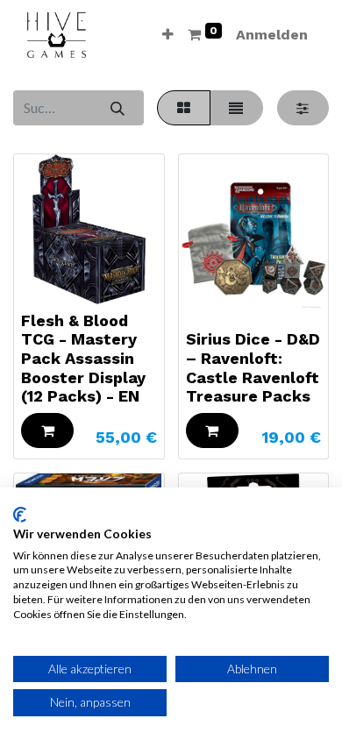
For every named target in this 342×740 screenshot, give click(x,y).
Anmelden (272, 34)
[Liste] (236, 107)
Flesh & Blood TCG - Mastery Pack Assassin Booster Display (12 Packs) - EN (83, 358)
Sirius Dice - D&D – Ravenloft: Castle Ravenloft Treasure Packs (253, 367)
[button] (168, 35)
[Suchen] (117, 107)
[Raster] (183, 107)
